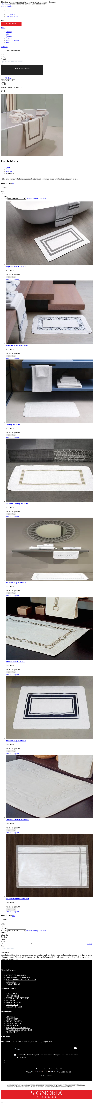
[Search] (2, 64)
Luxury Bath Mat (13, 424)
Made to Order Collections (21, 980)
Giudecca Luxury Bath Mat (17, 820)
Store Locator (5, 4)
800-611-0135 (67, 1072)
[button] (12, 279)
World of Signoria (16, 975)
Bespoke (10, 1017)
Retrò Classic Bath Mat (15, 662)
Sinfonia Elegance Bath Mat (17, 899)
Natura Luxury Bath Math (17, 345)
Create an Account (13, 16)
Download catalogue (18, 977)
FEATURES (11, 982)
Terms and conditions (18, 1028)
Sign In (12, 14)
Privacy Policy (14, 1025)
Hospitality (12, 1019)
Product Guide (14, 1002)
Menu (3, 28)
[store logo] (11, 25)
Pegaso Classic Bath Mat (16, 266)
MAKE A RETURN (14, 1007)
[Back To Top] (2, 1102)
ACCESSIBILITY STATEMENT (19, 1030)
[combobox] (12, 61)
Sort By (4, 198)
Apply (89, 944)
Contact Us (12, 1005)
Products (9, 171)
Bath (7, 169)
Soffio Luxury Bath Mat (16, 582)
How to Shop (12, 996)
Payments (11, 1000)
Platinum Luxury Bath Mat (17, 503)
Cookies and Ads (14, 1023)
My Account (12, 994)
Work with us (13, 984)
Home (8, 167)
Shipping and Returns (17, 998)
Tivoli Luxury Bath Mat (16, 741)
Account (4, 47)
